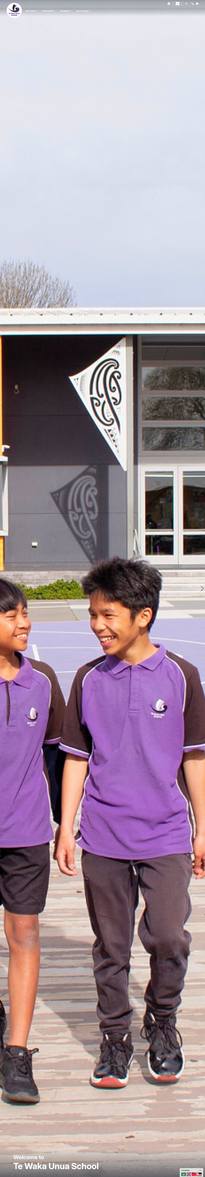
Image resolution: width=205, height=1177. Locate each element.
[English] (188, 1174)
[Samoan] (194, 1174)
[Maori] (199, 1174)
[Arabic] (183, 1174)
